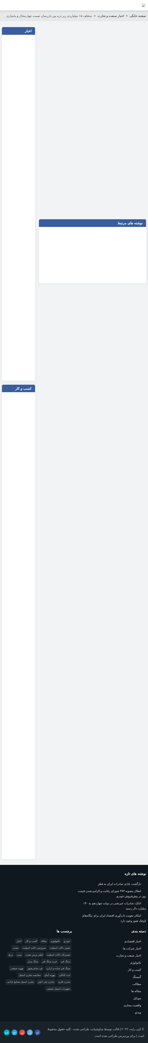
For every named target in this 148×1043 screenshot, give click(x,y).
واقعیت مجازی (132, 1005)
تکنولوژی (135, 962)
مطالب (136, 984)
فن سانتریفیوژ (34, 968)
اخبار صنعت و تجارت (111, 15)
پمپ (19, 954)
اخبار (19, 941)
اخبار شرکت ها (132, 948)
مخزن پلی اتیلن (46, 981)
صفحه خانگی (138, 15)
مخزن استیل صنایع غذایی (20, 981)
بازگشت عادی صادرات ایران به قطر (119, 883)
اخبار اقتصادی (132, 941)
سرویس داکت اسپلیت (34, 947)
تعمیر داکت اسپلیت (60, 947)
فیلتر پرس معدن (34, 954)
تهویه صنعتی (17, 968)
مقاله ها (136, 991)
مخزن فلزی (64, 981)
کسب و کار (134, 969)
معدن (15, 947)
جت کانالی (64, 975)
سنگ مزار (33, 961)
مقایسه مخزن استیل (30, 975)
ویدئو (138, 1012)
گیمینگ (137, 976)
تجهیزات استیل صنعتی (58, 988)
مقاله (44, 941)
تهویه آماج (50, 975)
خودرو (67, 941)
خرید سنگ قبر (49, 961)
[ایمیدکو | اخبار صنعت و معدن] (143, 5)
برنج (10, 954)
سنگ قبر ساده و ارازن (58, 968)
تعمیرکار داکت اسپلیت (58, 954)
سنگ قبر (65, 961)
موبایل (137, 998)
